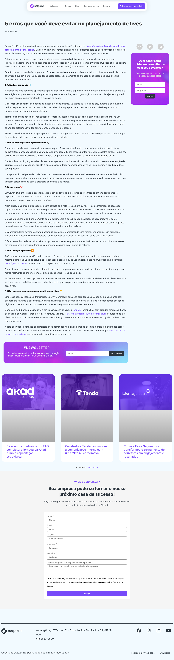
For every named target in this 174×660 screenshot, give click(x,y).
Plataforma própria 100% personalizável (85, 313)
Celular (50, 534)
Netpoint (77, 310)
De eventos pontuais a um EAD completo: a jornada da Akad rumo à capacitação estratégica (28, 451)
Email (49, 525)
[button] (139, 47)
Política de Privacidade (143, 652)
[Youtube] (168, 630)
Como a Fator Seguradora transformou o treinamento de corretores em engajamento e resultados (144, 451)
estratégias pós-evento (16, 263)
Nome (50, 516)
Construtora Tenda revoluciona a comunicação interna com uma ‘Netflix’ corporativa (86, 450)
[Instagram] (148, 630)
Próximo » (93, 467)
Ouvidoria (165, 652)
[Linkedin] (158, 630)
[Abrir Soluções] (60, 5)
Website (51, 553)
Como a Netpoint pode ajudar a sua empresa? (69, 562)
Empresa (51, 544)
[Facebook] (138, 630)
